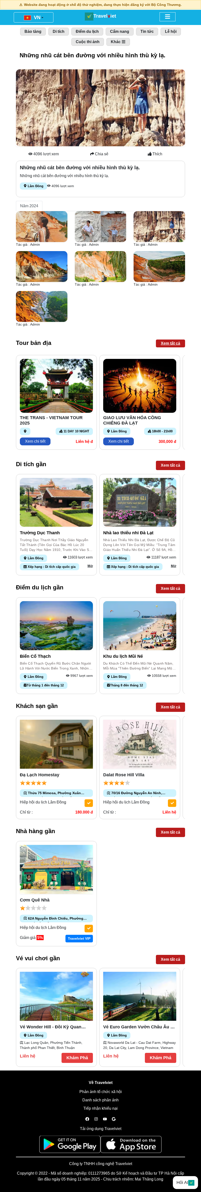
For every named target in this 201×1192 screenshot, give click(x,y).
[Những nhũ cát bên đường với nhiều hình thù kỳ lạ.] (41, 226)
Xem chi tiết (35, 441)
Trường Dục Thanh (40, 532)
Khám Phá (77, 1057)
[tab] (29, 206)
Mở (90, 566)
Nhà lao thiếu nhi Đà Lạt (128, 532)
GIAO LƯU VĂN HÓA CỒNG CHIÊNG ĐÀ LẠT (132, 420)
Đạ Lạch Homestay (39, 774)
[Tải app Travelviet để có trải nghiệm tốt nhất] (69, 1146)
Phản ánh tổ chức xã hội (100, 1092)
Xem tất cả (170, 343)
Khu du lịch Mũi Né (123, 656)
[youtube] (105, 1119)
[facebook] (87, 1119)
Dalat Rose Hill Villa (123, 774)
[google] (114, 1119)
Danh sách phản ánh (100, 1100)
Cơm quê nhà (35, 900)
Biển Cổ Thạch (35, 656)
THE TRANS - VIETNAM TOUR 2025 (51, 420)
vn (36, 17)
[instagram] (96, 1119)
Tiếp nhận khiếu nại (100, 1108)
